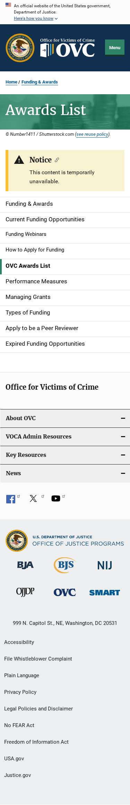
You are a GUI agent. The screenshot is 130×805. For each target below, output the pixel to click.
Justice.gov (17, 775)
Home (11, 82)
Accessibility (19, 642)
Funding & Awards (39, 82)
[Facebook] (13, 500)
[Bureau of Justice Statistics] (65, 574)
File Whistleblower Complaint (38, 659)
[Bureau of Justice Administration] (25, 570)
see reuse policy (92, 134)
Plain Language (21, 675)
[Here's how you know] (65, 12)
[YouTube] (58, 500)
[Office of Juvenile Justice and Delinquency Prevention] (25, 598)
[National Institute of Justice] (105, 570)
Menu (114, 47)
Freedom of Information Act (36, 742)
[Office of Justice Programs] (20, 47)
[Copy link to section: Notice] (55, 159)
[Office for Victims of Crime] (65, 597)
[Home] (70, 47)
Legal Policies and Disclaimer (38, 709)
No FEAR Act (19, 725)
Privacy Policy (20, 692)
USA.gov (14, 758)
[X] (35, 500)
